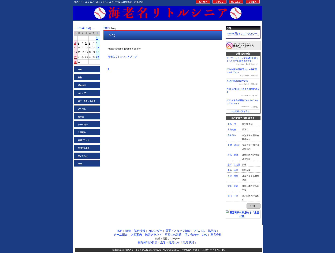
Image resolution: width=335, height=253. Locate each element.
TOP (80, 70)
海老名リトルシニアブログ (122, 56)
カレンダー (83, 93)
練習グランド (84, 140)
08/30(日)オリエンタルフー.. (243, 33)
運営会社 (216, 234)
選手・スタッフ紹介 (86, 101)
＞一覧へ (253, 206)
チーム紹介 (83, 124)
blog (80, 164)
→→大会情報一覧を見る (238, 111)
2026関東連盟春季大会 (237, 81)
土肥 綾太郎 (234, 145)
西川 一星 (233, 196)
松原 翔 (232, 124)
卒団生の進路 (84, 148)
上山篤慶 (232, 129)
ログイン (219, 2)
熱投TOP (203, 2)
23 (75, 57)
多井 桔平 (233, 170)
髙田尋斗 (232, 135)
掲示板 (81, 117)
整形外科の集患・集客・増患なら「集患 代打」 (167, 242)
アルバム (82, 109)
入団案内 (252, 2)
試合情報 (82, 85)
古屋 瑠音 (233, 176)
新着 (80, 77)
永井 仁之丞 (234, 164)
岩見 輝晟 (233, 155)
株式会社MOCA (182, 249)
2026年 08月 (84, 28)
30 (75, 62)
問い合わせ (236, 2)
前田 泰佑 (233, 186)
